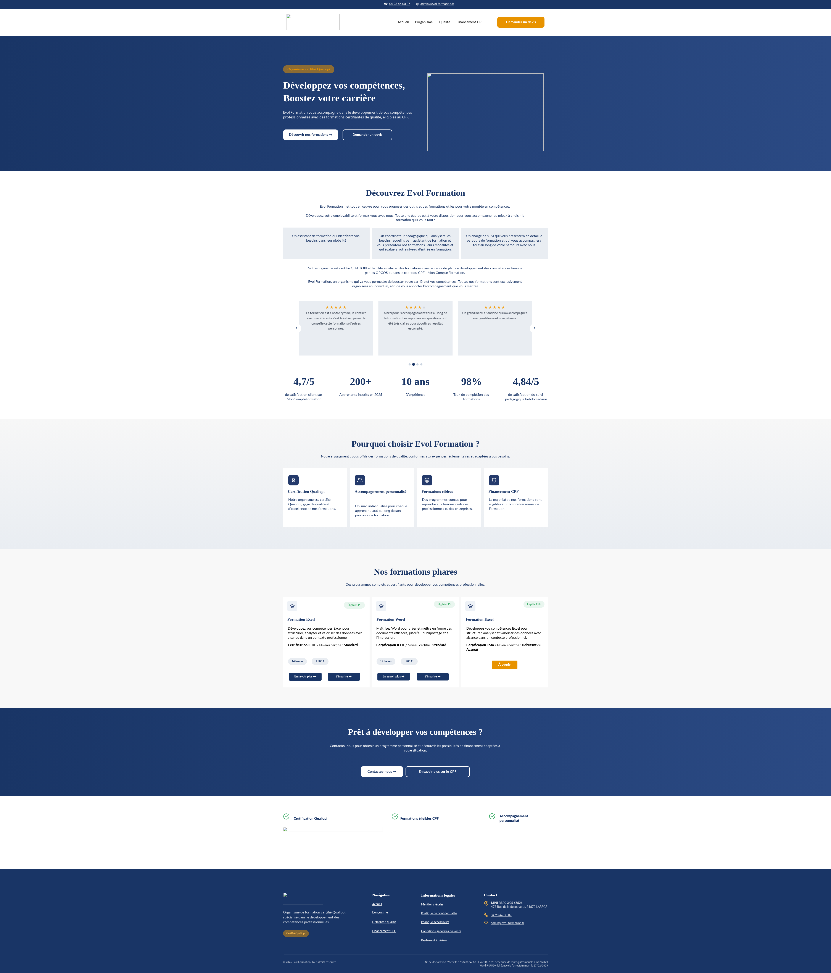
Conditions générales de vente (441, 931)
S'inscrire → (344, 676)
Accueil (403, 22)
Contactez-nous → (381, 771)
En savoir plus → (305, 676)
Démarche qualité (384, 922)
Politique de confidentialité (439, 913)
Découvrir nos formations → (310, 134)
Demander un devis (521, 22)
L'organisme (424, 22)
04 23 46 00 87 (399, 4)
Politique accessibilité (435, 922)
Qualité (444, 22)
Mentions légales (432, 904)
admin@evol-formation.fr (437, 4)
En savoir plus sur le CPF (437, 771)
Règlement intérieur (434, 940)
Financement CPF (469, 22)
